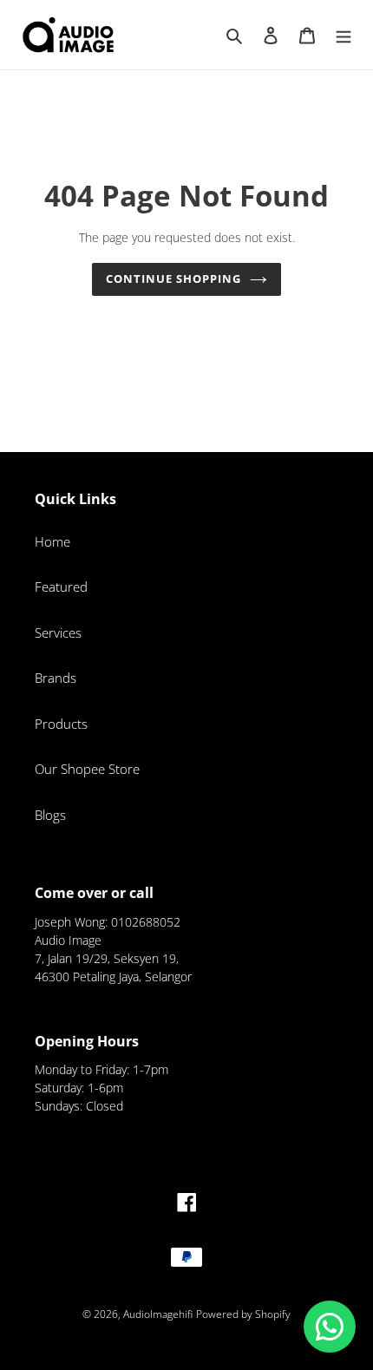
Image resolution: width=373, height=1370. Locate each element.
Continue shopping (174, 278)
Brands (55, 677)
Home (52, 541)
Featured (61, 586)
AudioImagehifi (158, 1314)
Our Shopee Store (87, 768)
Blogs (50, 814)
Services (58, 632)
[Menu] (343, 34)
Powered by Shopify (243, 1314)
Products (61, 723)
